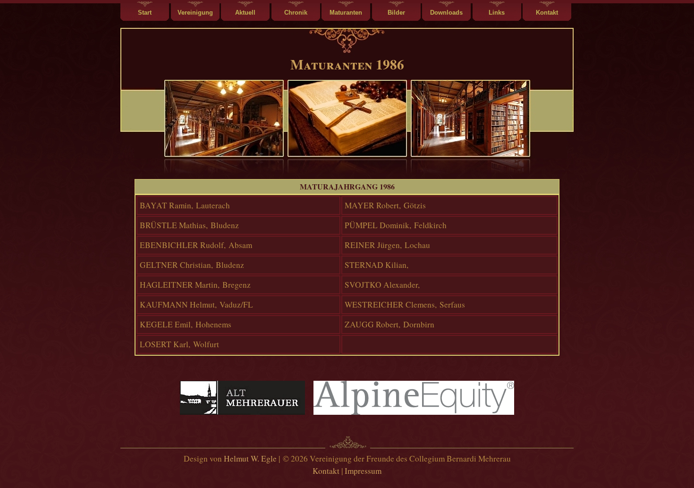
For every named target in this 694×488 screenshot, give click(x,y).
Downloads (446, 12)
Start (145, 12)
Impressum (363, 470)
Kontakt (547, 12)
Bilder (396, 12)
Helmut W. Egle (250, 458)
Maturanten (346, 12)
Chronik (295, 12)
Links (497, 12)
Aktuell (245, 12)
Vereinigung (195, 12)
